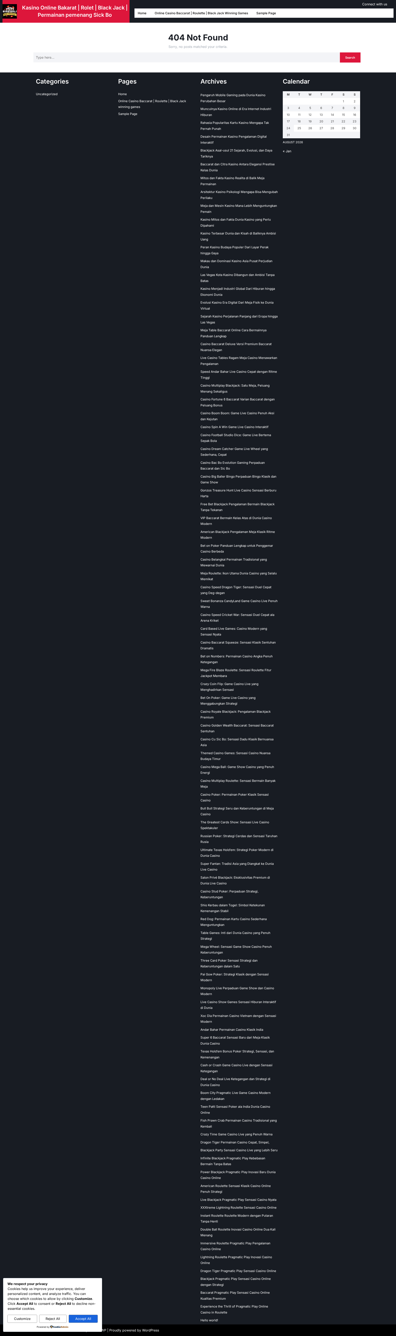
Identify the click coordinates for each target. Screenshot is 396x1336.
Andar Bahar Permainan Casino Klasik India (231, 1030)
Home (142, 13)
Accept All (83, 1319)
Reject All (53, 1319)
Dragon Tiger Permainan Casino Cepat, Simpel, (234, 1142)
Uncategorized (47, 94)
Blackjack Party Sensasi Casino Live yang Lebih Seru (239, 1150)
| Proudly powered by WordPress (133, 1330)
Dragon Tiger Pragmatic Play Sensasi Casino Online (238, 1271)
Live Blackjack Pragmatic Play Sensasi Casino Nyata (238, 1200)
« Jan (287, 151)
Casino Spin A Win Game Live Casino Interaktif (234, 427)
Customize (22, 1319)
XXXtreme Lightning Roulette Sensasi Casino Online (238, 1207)
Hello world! (209, 1320)
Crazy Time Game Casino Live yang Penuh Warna (236, 1134)
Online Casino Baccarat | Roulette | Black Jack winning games (201, 13)
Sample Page (266, 13)
